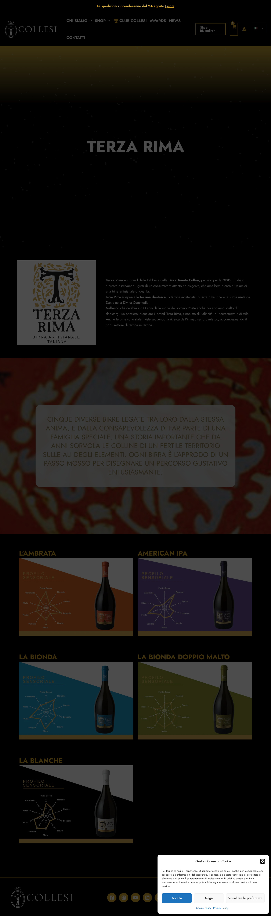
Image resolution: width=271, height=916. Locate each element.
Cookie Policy (203, 908)
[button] (262, 861)
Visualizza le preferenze (245, 898)
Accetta (177, 898)
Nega (209, 898)
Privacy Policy (220, 908)
